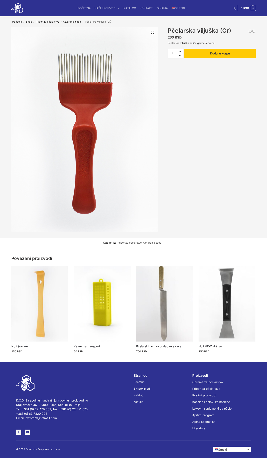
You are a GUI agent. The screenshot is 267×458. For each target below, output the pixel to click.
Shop (29, 21)
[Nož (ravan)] (39, 304)
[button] (248, 8)
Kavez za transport (87, 346)
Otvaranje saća (72, 21)
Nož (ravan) (19, 346)
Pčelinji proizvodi (204, 395)
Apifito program (203, 415)
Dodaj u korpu (220, 53)
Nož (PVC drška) (210, 346)
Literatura (198, 428)
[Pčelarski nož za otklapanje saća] (164, 304)
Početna (17, 21)
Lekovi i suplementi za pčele (212, 408)
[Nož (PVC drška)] (227, 304)
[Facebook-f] (18, 432)
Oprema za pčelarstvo (207, 382)
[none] (232, 449)
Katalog (138, 395)
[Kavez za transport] (102, 304)
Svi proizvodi (142, 388)
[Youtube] (27, 432)
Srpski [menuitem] (222, 449)
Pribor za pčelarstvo (47, 21)
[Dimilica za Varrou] (250, 31)
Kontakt (138, 402)
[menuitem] (232, 449)
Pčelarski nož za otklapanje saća (158, 346)
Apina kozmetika (203, 422)
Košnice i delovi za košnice (211, 402)
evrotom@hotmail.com (41, 418)
